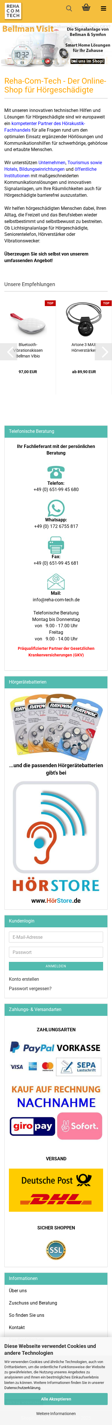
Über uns (18, 1290)
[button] (8, 351)
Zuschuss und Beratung (33, 1303)
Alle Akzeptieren (56, 1399)
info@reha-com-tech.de (56, 599)
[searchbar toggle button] (69, 8)
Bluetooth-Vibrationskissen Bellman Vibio (28, 350)
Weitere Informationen (56, 1413)
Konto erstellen (24, 979)
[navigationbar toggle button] (103, 8)
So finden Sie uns (26, 1315)
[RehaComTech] (11, 11)
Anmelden (56, 966)
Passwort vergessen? (30, 988)
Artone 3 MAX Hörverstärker (84, 347)
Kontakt (17, 1327)
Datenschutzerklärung (22, 1388)
